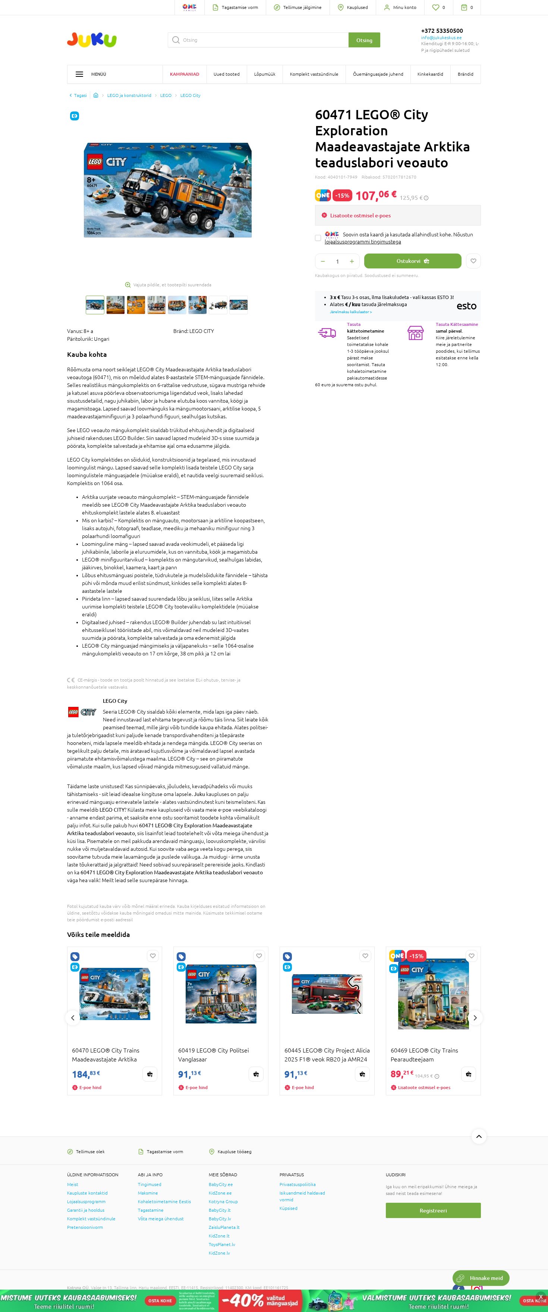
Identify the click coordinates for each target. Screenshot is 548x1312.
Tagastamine (151, 1210)
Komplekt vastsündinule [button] (314, 74)
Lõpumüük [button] (264, 74)
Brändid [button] (465, 74)
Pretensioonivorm (85, 1227)
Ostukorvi (409, 261)
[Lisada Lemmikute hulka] (473, 261)
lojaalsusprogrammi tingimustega (363, 242)
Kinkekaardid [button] (430, 74)
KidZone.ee (220, 1193)
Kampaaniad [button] (184, 74)
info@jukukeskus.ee (441, 37)
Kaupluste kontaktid (87, 1193)
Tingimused (149, 1184)
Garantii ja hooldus (85, 1210)
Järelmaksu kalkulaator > (351, 311)
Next (475, 1017)
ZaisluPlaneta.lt (224, 1227)
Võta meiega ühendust (161, 1218)
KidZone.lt (219, 1236)
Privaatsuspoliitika (298, 1184)
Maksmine (148, 1193)
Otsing (364, 40)
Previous (72, 1017)
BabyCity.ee (221, 1184)
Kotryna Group (223, 1201)
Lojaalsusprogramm (86, 1201)
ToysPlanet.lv (222, 1244)
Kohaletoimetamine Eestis (164, 1201)
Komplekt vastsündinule (91, 1218)
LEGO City (115, 701)
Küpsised (288, 1208)
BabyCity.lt (220, 1210)
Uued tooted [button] (227, 74)
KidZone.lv (219, 1253)
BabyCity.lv (220, 1218)
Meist (72, 1184)
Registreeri (433, 1210)
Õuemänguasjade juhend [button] (378, 74)
